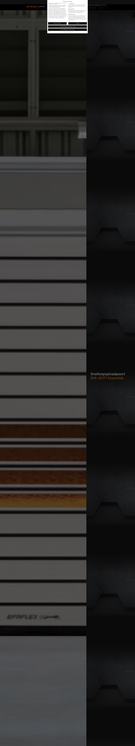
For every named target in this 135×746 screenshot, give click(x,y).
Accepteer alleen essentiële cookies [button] (67, 26)
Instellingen (62, 17)
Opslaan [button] (77, 23)
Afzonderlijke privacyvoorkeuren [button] (67, 29)
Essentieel (72, 3)
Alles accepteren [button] (57, 23)
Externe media (72, 14)
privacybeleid (52, 16)
